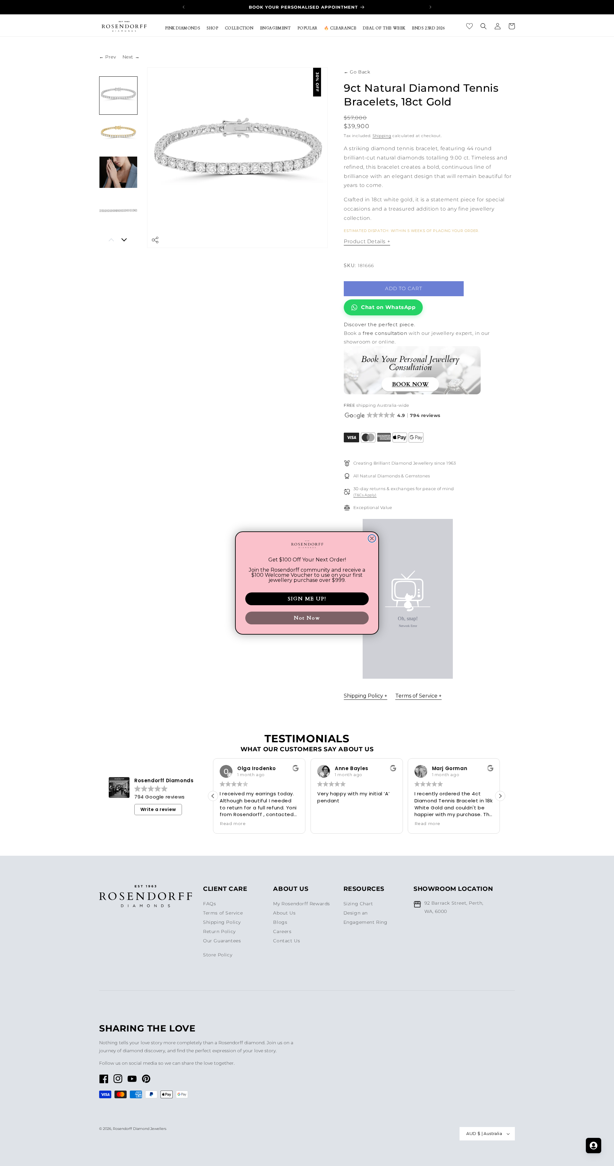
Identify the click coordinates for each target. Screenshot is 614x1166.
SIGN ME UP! (307, 598)
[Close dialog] (372, 538)
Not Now (307, 618)
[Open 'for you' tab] (593, 1145)
